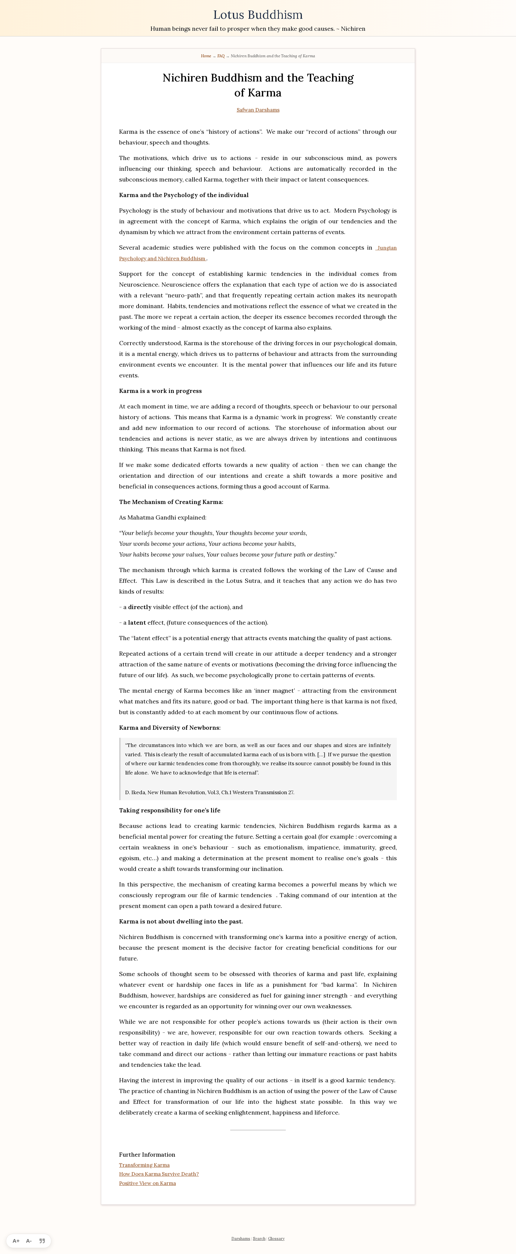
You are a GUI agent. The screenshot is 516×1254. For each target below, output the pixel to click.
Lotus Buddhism (258, 14)
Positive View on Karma (147, 1183)
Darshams (240, 1238)
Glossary (276, 1238)
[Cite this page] (42, 1240)
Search (259, 1238)
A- (29, 1241)
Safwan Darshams (258, 110)
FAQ (221, 56)
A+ (16, 1241)
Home (207, 56)
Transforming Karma (144, 1165)
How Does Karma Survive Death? (159, 1174)
